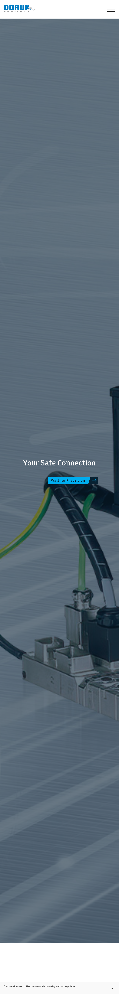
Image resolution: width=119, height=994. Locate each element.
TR (84, 9)
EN (91, 9)
